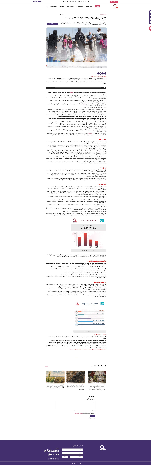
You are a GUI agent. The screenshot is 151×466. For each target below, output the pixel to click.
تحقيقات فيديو (70, 6)
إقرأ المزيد (46, 366)
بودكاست (62, 6)
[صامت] (50, 87)
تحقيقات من (80, 6)
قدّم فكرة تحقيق (114, 1)
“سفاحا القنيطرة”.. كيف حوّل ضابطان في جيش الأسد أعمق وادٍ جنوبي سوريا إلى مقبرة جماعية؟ (96, 387)
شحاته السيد (100, 76)
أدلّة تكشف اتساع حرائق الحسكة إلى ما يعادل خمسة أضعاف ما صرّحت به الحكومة (75, 387)
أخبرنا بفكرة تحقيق (52, 24)
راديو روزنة (71, 349)
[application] (76, 88)
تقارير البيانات (89, 6)
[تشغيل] (104, 87)
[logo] (115, 6)
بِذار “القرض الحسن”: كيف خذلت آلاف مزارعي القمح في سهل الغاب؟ (55, 387)
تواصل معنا (65, 1)
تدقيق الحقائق (53, 6)
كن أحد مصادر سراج (79, 1)
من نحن (87, 1)
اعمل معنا (71, 1)
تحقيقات (97, 6)
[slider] (48, 88)
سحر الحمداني (93, 76)
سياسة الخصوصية (79, 413)
